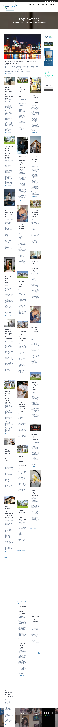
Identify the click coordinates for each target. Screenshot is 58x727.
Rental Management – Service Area (46, 4)
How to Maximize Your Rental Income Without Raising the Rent (21, 91)
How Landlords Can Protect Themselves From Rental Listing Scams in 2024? (22, 406)
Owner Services (32, 4)
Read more (7, 73)
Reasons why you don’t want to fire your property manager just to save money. (35, 331)
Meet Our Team (50, 10)
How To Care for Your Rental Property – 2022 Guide (22, 609)
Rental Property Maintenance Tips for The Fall (35, 493)
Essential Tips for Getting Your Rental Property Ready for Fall (35, 214)
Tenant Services (50, 7)
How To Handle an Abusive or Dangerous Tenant (21, 228)
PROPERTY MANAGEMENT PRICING (28, 7)
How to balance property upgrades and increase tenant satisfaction (9, 397)
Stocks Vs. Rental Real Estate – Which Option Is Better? (9, 694)
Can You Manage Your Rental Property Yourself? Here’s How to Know (22, 461)
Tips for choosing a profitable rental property (34, 386)
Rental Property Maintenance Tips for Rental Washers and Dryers (9, 93)
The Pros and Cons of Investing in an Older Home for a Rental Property (9, 152)
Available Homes (41, 7)
